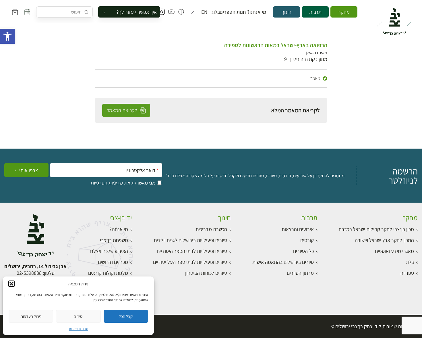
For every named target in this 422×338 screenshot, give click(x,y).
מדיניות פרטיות (78, 329)
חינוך (286, 12)
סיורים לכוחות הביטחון (206, 273)
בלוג (217, 12)
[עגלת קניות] (14, 12)
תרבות (315, 12)
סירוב (78, 316)
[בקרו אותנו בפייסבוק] (181, 12)
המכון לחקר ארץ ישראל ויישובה (384, 240)
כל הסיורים (303, 251)
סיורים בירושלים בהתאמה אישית (283, 262)
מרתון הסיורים (300, 273)
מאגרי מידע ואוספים (394, 251)
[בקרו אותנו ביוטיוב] (171, 12)
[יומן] (27, 12)
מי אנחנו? (259, 12)
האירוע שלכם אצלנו (109, 251)
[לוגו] (394, 19)
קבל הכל (126, 316)
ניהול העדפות (31, 316)
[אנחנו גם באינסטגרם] (161, 12)
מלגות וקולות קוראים (108, 273)
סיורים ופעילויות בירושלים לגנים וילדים (190, 240)
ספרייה (407, 273)
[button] (7, 36)
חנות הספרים (236, 12)
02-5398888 (29, 273)
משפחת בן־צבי (114, 240)
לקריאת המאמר (122, 110)
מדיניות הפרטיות (107, 182)
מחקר (344, 12)
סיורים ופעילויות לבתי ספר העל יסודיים (190, 262)
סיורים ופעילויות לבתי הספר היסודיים (192, 251)
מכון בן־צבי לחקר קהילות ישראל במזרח (376, 229)
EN (205, 12)
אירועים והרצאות (298, 229)
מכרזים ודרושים (113, 262)
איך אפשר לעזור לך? (137, 12)
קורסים (307, 240)
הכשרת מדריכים (211, 229)
